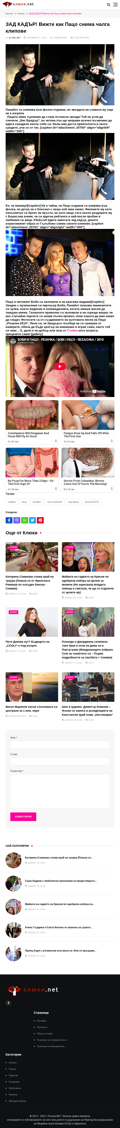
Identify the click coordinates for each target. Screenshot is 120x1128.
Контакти (42, 1027)
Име (13, 737)
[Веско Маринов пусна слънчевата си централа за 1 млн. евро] (32, 687)
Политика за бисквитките (51, 1046)
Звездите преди (17, 1101)
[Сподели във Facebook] (9, 520)
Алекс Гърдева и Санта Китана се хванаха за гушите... (58, 927)
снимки (12, 502)
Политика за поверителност (52, 1040)
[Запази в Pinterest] (40, 520)
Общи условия (44, 1033)
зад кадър (73, 502)
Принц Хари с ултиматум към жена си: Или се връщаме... (60, 950)
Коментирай (23, 816)
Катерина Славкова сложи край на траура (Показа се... (59, 857)
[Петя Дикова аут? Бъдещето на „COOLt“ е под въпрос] (32, 622)
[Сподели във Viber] (16, 520)
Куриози (13, 1075)
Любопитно (15, 1088)
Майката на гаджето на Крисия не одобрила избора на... (59, 904)
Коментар (17, 771)
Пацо (24, 502)
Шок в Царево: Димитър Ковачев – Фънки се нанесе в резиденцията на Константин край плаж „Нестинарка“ (87, 710)
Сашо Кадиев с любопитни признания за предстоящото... (61, 881)
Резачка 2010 (92, 502)
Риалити (13, 1095)
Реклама (41, 1021)
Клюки (21, 13)
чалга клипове (54, 502)
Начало (9, 13)
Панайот (37, 502)
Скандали (14, 1082)
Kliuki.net (15, 38)
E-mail (13, 754)
